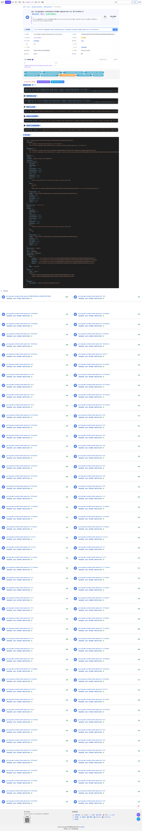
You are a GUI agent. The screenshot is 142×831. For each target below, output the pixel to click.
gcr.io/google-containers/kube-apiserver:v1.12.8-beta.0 (21, 791)
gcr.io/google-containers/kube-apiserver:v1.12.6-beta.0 (21, 770)
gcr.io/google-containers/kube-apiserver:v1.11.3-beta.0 (93, 587)
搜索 (135, 2)
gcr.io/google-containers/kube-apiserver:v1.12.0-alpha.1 (22, 669)
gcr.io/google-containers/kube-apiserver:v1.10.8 (91, 476)
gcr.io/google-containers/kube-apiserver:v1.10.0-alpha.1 (94, 313)
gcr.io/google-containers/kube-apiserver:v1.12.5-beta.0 (21, 760)
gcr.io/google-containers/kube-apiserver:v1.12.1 (19, 699)
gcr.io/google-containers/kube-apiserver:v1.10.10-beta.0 (94, 374)
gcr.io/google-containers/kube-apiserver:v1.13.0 (91, 801)
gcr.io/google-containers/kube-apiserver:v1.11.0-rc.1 (21, 537)
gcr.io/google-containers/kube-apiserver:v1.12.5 (91, 750)
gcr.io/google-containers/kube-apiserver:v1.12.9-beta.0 (21, 801)
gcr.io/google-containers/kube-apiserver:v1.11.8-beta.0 (93, 638)
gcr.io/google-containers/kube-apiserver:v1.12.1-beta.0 (93, 699)
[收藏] (138, 810)
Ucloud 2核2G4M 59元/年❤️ (33, 75)
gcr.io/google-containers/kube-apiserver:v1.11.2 (19, 577)
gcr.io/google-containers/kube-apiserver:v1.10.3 (91, 425)
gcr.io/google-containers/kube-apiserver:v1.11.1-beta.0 (21, 557)
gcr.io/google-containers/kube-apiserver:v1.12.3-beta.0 (21, 740)
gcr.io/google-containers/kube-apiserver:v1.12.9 (91, 791)
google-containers (37, 7)
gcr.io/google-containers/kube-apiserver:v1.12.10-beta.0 (94, 709)
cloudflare (86, 814)
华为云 (106, 814)
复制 (116, 29)
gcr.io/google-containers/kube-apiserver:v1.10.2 (91, 415)
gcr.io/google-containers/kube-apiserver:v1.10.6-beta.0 (21, 466)
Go (68, 829)
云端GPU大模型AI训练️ (98, 75)
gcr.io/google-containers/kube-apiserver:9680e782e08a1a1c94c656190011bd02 (28, 296)
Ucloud (113, 814)
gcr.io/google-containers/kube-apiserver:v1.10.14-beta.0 (22, 415)
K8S (32, 2)
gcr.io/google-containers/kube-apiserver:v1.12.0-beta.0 (93, 669)
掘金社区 (84, 817)
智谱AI (100, 814)
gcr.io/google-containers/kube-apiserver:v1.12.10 (20, 709)
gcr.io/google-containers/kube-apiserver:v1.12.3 (91, 730)
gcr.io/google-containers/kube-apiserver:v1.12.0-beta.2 (93, 679)
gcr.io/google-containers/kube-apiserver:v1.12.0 (19, 658)
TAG (13, 2)
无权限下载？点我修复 (30, 81)
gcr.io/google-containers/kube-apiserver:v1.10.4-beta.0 (21, 445)
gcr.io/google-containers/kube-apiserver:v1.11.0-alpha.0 (22, 506)
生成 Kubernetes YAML (58, 81)
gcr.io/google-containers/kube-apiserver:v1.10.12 (20, 394)
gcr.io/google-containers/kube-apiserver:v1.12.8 (91, 780)
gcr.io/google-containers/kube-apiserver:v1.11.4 (19, 598)
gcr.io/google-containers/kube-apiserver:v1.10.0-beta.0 (21, 334)
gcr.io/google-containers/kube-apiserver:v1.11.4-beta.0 (93, 598)
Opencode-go (107, 817)
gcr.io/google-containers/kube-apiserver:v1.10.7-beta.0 (21, 476)
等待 (19, 2)
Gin (71, 829)
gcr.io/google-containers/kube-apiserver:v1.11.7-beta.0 (93, 628)
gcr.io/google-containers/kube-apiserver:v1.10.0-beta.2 (21, 344)
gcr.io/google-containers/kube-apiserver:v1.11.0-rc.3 (21, 547)
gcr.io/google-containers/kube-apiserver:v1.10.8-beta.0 (21, 486)
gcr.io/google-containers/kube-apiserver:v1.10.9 (91, 486)
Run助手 (28, 2)
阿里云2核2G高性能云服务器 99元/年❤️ (53, 72)
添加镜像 (8, 2)
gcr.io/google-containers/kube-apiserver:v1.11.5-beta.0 (93, 608)
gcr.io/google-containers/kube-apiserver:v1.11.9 (19, 648)
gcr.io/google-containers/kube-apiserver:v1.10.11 (20, 384)
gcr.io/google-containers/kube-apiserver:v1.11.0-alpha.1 (94, 506)
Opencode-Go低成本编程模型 (68, 75)
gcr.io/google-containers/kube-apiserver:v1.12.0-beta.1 (21, 679)
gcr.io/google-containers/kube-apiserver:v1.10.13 (20, 405)
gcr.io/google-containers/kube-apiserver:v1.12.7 (91, 770)
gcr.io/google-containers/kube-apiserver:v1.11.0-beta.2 (93, 526)
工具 (23, 2)
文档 (36, 2)
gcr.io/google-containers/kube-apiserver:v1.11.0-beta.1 (21, 526)
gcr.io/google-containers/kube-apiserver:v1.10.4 (91, 435)
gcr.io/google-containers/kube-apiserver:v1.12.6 (91, 760)
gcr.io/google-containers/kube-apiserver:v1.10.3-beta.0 (21, 435)
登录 (140, 2)
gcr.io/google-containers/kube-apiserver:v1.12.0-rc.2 (93, 689)
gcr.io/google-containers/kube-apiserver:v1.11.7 (19, 628)
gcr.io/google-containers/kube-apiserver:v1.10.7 (91, 466)
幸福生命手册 (77, 814)
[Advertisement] (44, 306)
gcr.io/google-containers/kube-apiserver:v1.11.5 (19, 608)
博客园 (91, 817)
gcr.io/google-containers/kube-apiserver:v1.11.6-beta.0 (93, 618)
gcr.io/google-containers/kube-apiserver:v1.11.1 (91, 547)
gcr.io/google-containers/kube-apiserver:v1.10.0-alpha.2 (22, 323)
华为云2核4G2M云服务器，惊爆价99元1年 (74, 72)
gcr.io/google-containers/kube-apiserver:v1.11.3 (19, 587)
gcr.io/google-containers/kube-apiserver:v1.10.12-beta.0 (94, 394)
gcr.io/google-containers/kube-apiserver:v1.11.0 (91, 496)
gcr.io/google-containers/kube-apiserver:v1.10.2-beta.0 (21, 425)
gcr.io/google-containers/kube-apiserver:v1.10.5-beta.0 (21, 455)
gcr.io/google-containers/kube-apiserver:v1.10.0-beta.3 (93, 344)
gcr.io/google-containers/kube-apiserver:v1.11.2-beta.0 (93, 577)
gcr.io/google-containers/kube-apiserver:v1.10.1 (19, 364)
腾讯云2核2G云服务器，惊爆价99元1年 (95, 72)
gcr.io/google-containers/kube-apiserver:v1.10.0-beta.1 (93, 334)
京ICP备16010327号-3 (73, 827)
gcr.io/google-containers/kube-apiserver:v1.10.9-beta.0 (21, 496)
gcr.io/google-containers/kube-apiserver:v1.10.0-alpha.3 (94, 323)
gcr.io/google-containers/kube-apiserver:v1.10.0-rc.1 (93, 354)
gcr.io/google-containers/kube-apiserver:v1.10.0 (91, 296)
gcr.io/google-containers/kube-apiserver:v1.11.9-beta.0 (93, 648)
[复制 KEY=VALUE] (117, 65)
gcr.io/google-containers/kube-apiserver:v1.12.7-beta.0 (21, 780)
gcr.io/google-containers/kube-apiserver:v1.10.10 (20, 374)
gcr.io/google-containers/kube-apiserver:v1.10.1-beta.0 (93, 364)
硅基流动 (76, 819)
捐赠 (42, 2)
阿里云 (93, 814)
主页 (2, 2)
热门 (16, 2)
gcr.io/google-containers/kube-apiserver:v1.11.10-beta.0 (22, 567)
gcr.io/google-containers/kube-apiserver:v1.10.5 (91, 445)
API (39, 2)
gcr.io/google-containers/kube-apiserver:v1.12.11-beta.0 (22, 719)
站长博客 (82, 827)
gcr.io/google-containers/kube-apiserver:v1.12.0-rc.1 (21, 689)
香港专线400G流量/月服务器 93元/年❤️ (50, 75)
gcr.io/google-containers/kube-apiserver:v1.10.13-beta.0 (94, 405)
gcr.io (28, 7)
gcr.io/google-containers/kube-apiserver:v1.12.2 (91, 719)
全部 (116, 59)
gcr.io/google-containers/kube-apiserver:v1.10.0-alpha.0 (22, 313)
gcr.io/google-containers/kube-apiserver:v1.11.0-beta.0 (93, 516)
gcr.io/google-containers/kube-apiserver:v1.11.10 (92, 557)
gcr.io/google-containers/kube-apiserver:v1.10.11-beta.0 (94, 384)
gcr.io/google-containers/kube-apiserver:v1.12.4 (91, 740)
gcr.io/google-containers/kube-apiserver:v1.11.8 (19, 638)
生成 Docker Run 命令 (44, 81)
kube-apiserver (48, 7)
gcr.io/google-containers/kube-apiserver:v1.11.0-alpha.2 (22, 516)
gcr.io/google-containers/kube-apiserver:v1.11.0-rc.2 (93, 537)
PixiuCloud (98, 817)
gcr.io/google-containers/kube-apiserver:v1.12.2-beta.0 (21, 730)
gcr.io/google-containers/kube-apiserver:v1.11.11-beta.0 (94, 567)
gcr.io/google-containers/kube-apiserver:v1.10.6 (91, 455)
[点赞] (138, 806)
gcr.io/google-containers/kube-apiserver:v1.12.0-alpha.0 (94, 658)
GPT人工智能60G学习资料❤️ (85, 75)
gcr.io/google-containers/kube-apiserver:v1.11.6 (19, 618)
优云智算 (76, 817)
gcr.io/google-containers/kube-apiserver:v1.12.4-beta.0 (21, 750)
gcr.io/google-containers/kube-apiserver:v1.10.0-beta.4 (21, 354)
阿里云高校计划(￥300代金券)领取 (34, 72)
